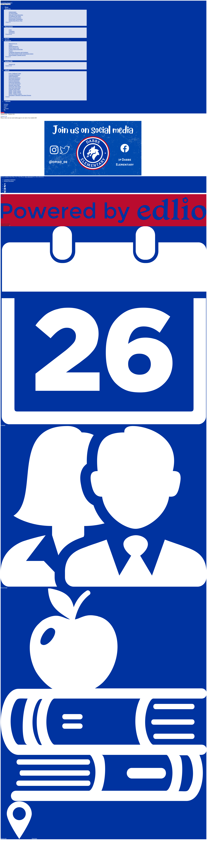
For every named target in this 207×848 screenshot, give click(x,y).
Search (4, 110)
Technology (12, 32)
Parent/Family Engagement (16, 19)
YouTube (5, 188)
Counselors (11, 31)
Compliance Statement (9, 179)
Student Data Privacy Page (15, 20)
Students (6, 104)
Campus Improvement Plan (16, 49)
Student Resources (13, 46)
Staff (5, 107)
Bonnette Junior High (14, 85)
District (2, 112)
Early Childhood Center (15, 73)
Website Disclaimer (9, 181)
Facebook (5, 184)
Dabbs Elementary (13, 76)
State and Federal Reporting (16, 15)
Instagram (5, 190)
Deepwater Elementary (14, 78)
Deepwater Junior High (15, 86)
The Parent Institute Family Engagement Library (21, 53)
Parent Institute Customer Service (17, 55)
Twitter (5, 186)
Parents (6, 105)
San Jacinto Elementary (15, 83)
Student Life (12, 64)
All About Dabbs (13, 13)
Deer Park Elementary (14, 79)
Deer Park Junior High (14, 88)
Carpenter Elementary (14, 75)
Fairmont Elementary (14, 80)
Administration (12, 12)
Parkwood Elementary (14, 82)
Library (11, 45)
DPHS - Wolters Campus (15, 94)
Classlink (6, 108)
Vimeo (5, 192)
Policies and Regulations (15, 18)
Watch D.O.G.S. (13, 43)
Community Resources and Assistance (18, 52)
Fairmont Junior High (14, 89)
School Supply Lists (14, 48)
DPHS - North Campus (15, 91)
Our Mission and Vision (15, 16)
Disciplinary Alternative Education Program (20, 95)
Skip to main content (6, 1)
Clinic (10, 30)
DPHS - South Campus (15, 92)
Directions (34, 838)
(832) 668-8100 (29, 177)
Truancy (11, 51)
